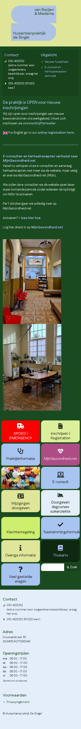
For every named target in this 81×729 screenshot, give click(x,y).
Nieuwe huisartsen (57, 62)
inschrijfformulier (42, 123)
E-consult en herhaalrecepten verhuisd (56, 71)
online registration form (56, 132)
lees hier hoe (31, 218)
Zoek (73, 567)
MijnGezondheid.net (47, 227)
